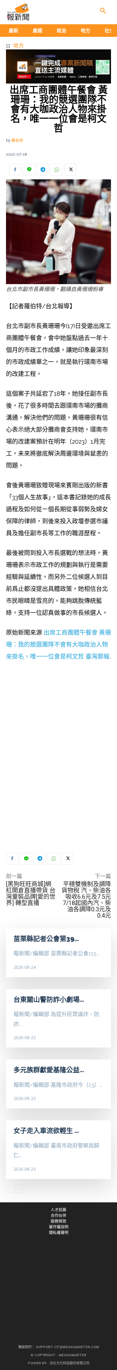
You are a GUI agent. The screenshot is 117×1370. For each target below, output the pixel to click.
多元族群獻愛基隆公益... (49, 1070)
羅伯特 (17, 140)
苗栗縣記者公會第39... (46, 938)
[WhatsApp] (56, 169)
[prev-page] (10, 1189)
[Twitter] (70, 169)
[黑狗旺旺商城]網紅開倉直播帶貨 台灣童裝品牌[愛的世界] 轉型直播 (31, 894)
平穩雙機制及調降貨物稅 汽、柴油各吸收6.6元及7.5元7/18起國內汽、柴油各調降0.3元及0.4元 (86, 900)
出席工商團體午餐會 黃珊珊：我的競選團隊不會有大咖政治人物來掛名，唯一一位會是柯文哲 (58, 644)
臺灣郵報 (98, 656)
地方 (18, 46)
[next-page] (19, 1189)
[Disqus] (58, 757)
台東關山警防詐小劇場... (49, 999)
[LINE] (29, 169)
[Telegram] (43, 169)
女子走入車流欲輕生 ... (46, 1130)
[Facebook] (15, 169)
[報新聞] (18, 12)
